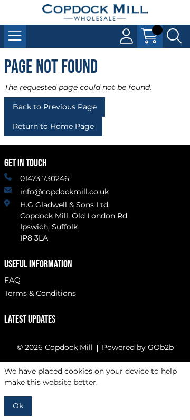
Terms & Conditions (40, 293)
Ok (18, 406)
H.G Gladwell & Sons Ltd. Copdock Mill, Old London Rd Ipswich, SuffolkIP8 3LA (73, 221)
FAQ (12, 280)
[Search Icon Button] (174, 36)
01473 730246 (44, 178)
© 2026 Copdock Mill (55, 347)
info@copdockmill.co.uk (64, 191)
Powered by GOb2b (138, 347)
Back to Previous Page (55, 107)
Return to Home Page (53, 126)
